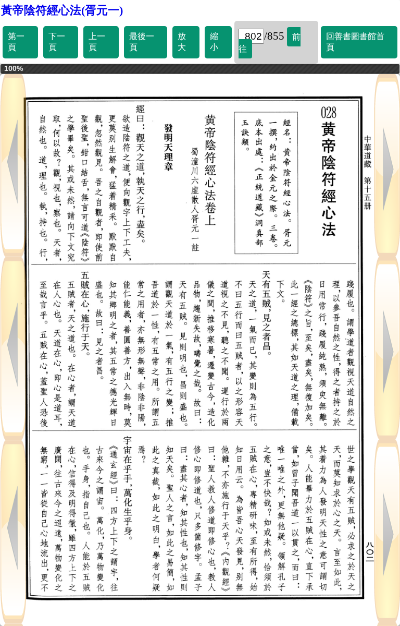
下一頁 (56, 42)
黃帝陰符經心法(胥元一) (62, 10)
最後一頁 (141, 42)
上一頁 (97, 42)
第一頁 (16, 42)
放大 (182, 42)
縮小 (214, 42)
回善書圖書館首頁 (355, 42)
